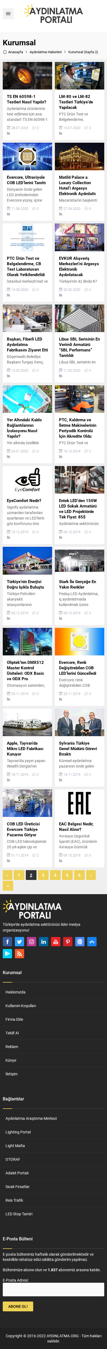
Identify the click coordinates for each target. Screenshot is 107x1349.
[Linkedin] (43, 941)
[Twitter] (19, 941)
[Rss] (19, 953)
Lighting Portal (18, 1132)
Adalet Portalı (17, 1172)
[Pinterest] (67, 941)
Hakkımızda (15, 992)
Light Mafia (15, 1145)
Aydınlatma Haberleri (46, 51)
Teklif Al (12, 1032)
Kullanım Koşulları (20, 1005)
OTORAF (12, 1159)
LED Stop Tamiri (18, 1213)
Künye (10, 1060)
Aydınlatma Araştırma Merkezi (31, 1118)
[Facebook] (7, 941)
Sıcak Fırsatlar (17, 1186)
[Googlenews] (80, 941)
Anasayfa (15, 51)
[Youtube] (55, 941)
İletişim (11, 1073)
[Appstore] (92, 941)
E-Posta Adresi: (16, 1280)
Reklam (11, 1046)
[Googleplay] (7, 953)
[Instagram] (31, 941)
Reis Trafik (14, 1200)
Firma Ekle (14, 1019)
